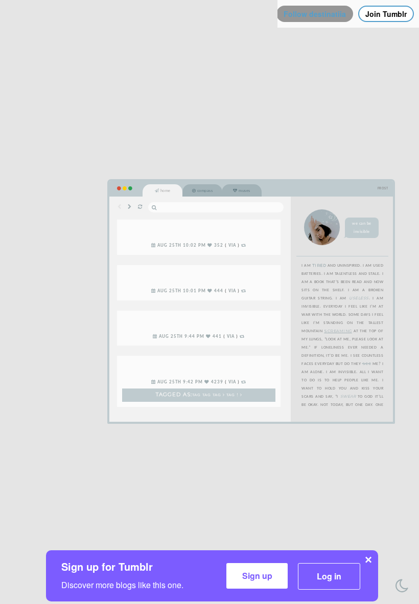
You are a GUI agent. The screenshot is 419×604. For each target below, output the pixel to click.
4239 (217, 382)
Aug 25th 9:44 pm (181, 337)
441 (217, 337)
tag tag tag (207, 395)
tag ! (233, 395)
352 (219, 246)
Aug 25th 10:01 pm (181, 291)
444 (219, 291)
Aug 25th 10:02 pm (181, 246)
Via (232, 246)
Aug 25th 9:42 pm (180, 382)
